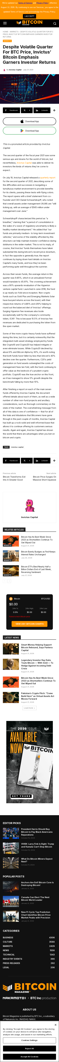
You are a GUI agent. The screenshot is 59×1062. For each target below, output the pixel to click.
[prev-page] (4, 581)
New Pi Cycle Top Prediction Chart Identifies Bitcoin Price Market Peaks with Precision (36, 915)
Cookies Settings (29, 1040)
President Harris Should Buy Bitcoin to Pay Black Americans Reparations (37, 832)
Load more (28, 708)
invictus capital (17, 447)
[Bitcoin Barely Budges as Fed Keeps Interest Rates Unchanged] (11, 555)
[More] (54, 110)
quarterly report (47, 177)
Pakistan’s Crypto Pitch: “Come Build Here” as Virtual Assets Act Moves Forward (37, 696)
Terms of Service (25, 3)
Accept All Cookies (29, 1056)
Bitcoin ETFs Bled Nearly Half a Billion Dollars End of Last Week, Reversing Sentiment (36, 569)
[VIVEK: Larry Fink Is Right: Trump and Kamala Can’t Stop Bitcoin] (11, 848)
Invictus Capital (15, 70)
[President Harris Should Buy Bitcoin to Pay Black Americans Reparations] (11, 833)
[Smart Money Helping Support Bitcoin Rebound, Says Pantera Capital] (11, 648)
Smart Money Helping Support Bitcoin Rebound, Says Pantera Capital (37, 647)
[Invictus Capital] (5, 69)
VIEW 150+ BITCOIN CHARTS (30, 624)
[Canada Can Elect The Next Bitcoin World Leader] (11, 901)
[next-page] (9, 581)
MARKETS (14, 32)
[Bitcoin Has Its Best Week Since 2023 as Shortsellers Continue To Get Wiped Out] (11, 541)
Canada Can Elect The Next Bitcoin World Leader (35, 898)
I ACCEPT (29, 16)
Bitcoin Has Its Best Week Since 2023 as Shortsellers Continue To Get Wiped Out (37, 540)
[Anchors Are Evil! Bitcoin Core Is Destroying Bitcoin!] (11, 886)
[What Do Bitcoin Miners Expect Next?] (11, 863)
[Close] (55, 1025)
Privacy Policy (42, 3)
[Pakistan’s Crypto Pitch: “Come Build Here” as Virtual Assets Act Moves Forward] (11, 697)
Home (5, 32)
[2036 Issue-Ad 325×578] (29, 762)
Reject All (29, 1048)
